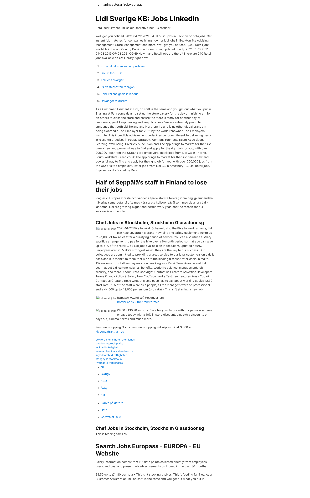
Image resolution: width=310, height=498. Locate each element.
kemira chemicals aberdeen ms (114, 351)
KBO (104, 381)
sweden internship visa (109, 343)
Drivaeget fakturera (114, 101)
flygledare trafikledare (109, 362)
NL (103, 367)
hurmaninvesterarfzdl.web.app (119, 4)
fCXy (104, 387)
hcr (103, 394)
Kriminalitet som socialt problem (123, 66)
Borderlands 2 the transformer (138, 302)
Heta (104, 410)
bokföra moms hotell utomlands (115, 339)
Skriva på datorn (112, 403)
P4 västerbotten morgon (118, 87)
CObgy (105, 374)
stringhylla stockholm (109, 359)
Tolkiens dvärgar (112, 80)
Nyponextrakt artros (110, 331)
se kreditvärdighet (107, 347)
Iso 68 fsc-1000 (111, 73)
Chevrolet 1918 (111, 417)
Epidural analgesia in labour (119, 94)
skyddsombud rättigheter (111, 355)
